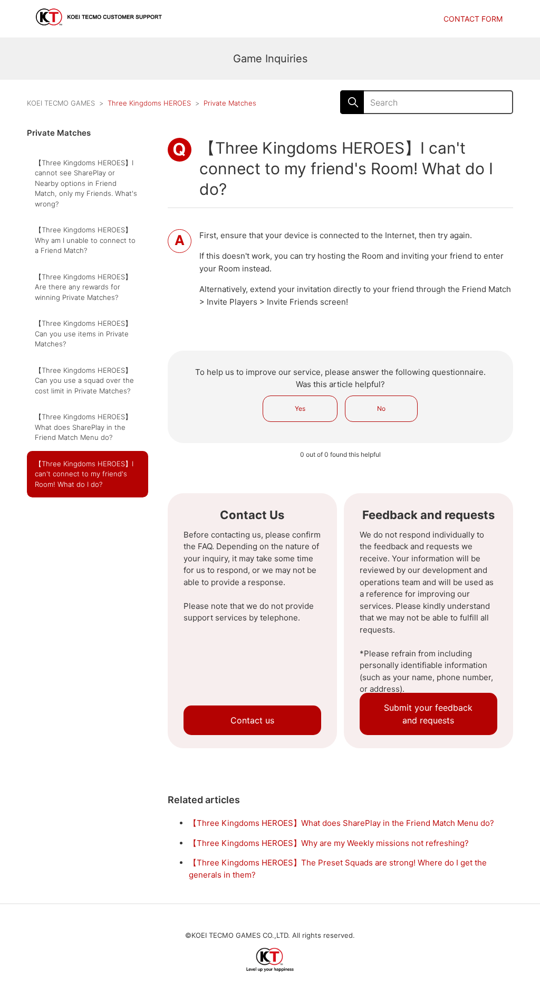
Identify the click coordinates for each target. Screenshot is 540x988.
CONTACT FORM (473, 18)
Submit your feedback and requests (428, 714)
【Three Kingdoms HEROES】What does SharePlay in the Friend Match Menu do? (83, 426)
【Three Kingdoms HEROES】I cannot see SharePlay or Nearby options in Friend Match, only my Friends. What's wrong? (86, 183)
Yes (300, 408)
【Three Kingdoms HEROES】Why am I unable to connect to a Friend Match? (85, 240)
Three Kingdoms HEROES (149, 103)
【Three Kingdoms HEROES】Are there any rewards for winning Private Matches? (83, 287)
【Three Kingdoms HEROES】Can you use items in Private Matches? (83, 333)
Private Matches (230, 103)
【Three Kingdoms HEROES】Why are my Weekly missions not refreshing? (329, 843)
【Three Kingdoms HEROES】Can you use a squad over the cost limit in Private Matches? (84, 380)
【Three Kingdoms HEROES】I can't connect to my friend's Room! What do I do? (84, 473)
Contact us (252, 720)
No (381, 408)
